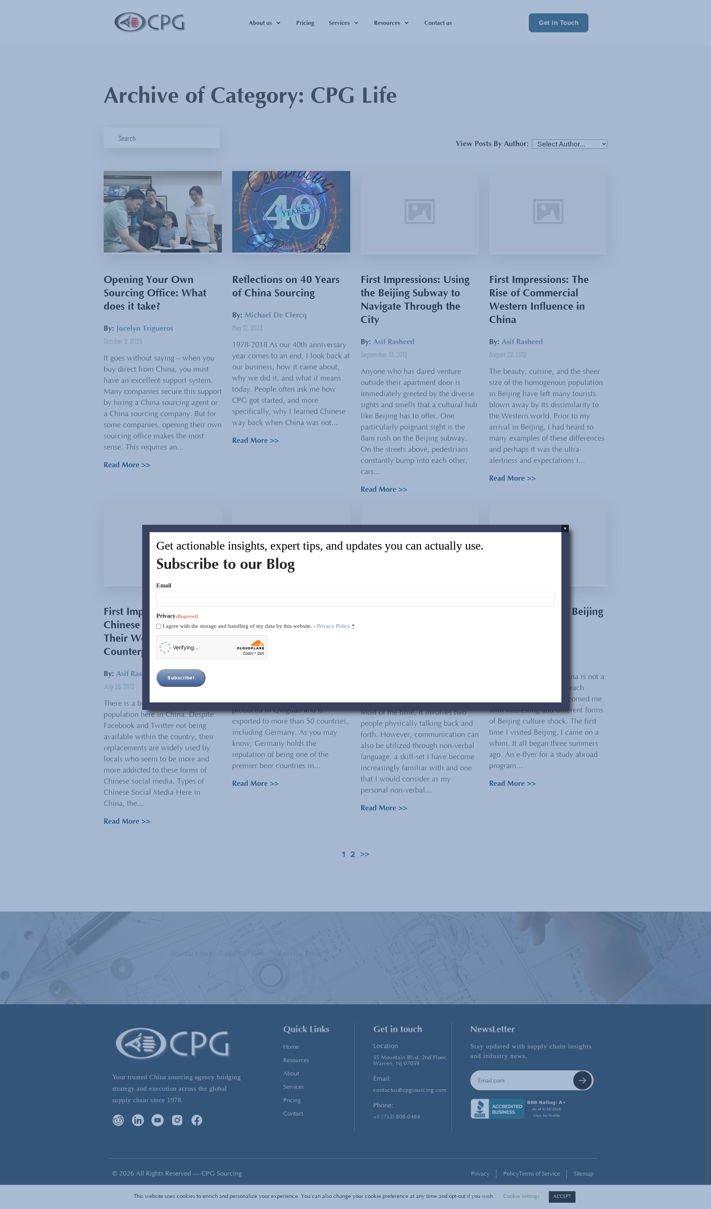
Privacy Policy (333, 626)
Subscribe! (180, 678)
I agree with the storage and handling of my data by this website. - (259, 626)
